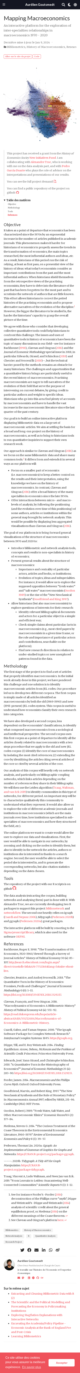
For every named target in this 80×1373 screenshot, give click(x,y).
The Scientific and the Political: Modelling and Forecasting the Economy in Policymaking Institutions (40, 1306)
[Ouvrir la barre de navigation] (4, 5)
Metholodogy (14, 208)
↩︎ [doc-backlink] (67, 1215)
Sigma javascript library (19, 932)
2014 (58, 1194)
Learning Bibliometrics (26, 1336)
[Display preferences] (69, 5)
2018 (63, 356)
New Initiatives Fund (42, 157)
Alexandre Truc (41, 162)
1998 (22, 348)
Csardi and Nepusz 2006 (20, 917)
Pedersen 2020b (62, 917)
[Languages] (75, 5)
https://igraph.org (61, 1038)
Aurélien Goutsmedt (40, 5)
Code (36, 56)
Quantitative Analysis (45, 1236)
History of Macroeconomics (46, 47)
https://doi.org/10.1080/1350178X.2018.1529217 (32, 994)
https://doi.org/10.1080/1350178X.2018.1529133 (43, 1073)
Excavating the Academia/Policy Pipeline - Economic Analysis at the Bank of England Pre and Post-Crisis (41, 1328)
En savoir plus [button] (31, 1367)
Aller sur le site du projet (18, 56)
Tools (10, 211)
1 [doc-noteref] (74, 306)
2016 (59, 348)
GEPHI (20, 936)
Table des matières (19, 200)
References (12, 215)
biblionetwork (55, 908)
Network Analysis (14, 1236)
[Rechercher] (63, 5)
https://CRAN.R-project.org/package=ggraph (45, 1154)
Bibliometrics (16, 47)
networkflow (12, 912)
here (60, 1220)
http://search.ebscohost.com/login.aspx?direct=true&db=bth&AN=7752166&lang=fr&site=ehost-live (39, 967)
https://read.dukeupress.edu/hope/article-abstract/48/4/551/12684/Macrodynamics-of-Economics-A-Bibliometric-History (33, 1019)
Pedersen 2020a (30, 921)
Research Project (14, 1242)
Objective (12, 204)
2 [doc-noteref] (23, 459)
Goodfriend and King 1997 (50, 599)
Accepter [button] (61, 1362)
